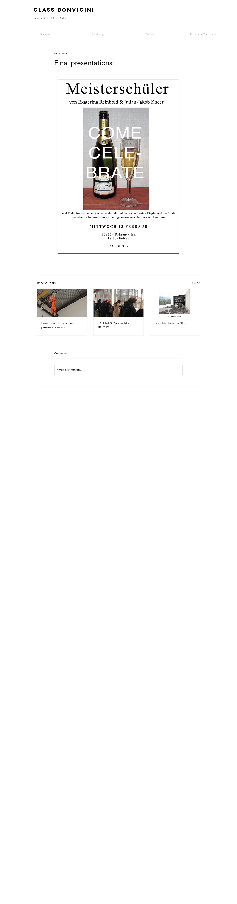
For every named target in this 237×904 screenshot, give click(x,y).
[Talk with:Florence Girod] (175, 303)
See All (196, 282)
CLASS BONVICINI (64, 10)
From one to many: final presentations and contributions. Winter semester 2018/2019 (57, 325)
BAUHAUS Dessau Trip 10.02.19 (113, 325)
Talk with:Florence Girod (171, 323)
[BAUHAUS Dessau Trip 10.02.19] (119, 303)
